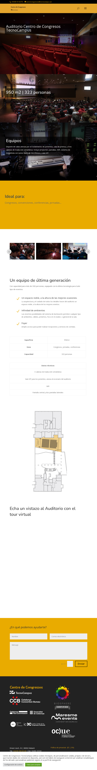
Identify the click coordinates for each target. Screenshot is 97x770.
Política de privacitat (58, 747)
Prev (9, 251)
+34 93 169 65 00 (19, 751)
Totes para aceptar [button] (33, 765)
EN (72, 747)
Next (88, 251)
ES (68, 747)
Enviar (81, 663)
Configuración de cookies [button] (13, 765)
